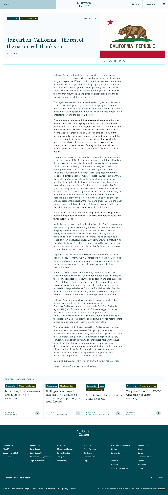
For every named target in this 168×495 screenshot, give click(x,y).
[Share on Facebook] (110, 61)
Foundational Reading (119, 468)
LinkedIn (160, 477)
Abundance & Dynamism (40, 457)
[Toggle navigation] (163, 4)
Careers (141, 453)
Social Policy (62, 461)
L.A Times (114, 360)
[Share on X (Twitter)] (120, 61)
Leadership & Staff (10, 453)
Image (56, 366)
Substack (114, 464)
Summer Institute (145, 457)
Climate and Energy (65, 449)
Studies (114, 449)
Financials (7, 457)
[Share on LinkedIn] (115, 61)
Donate (135, 4)
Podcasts (114, 461)
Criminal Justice (63, 453)
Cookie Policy (37, 489)
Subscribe (142, 464)
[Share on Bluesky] (124, 61)
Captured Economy (37, 461)
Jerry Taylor (12, 53)
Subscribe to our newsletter (17, 477)
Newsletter (150, 4)
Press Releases (90, 449)
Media (113, 457)
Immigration (61, 457)
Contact (141, 468)
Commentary (116, 453)
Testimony (88, 453)
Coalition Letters (90, 457)
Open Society (35, 449)
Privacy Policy (50, 489)
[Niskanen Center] (84, 4)
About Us (6, 449)
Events (140, 449)
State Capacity (36, 453)
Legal (86, 461)
